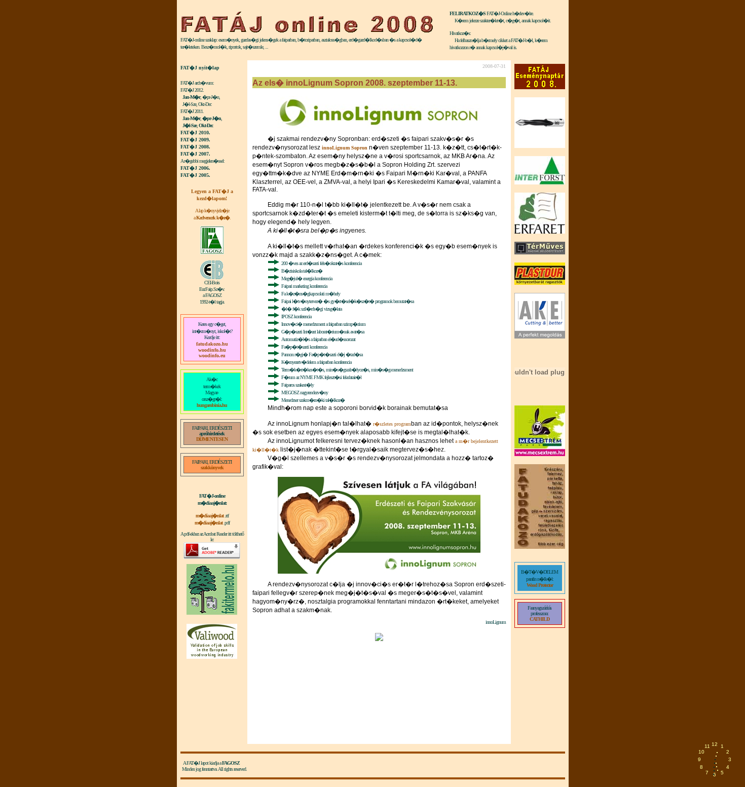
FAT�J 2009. (195, 139)
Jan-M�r (191, 97)
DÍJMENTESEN (212, 439)
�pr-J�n (211, 118)
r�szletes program (392, 424)
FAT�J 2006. (195, 168)
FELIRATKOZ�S (468, 13)
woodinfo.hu (212, 350)
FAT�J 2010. (195, 132)
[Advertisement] (212, 699)
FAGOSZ (231, 763)
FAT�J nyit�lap (199, 67)
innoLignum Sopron (344, 148)
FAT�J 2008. (195, 146)
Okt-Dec (206, 125)
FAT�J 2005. (195, 175)
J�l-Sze (189, 125)
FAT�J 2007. (195, 154)
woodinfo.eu (212, 355)
